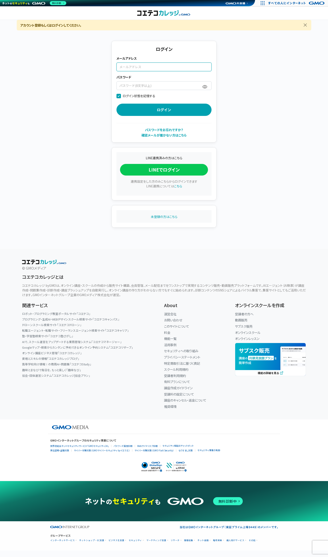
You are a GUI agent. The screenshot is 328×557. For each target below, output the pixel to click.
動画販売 (241, 320)
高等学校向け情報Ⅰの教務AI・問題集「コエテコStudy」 (56, 364)
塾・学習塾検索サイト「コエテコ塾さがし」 (47, 336)
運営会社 (170, 314)
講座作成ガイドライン (178, 387)
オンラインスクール (247, 332)
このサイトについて (176, 326)
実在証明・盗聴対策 (59, 450)
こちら (178, 186)
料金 (167, 332)
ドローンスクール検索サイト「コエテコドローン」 (51, 325)
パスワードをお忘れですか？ (164, 130)
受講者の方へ (244, 314)
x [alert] (305, 25)
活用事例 (170, 344)
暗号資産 (217, 540)
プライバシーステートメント (182, 357)
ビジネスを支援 (116, 540)
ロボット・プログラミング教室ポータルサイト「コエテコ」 (56, 314)
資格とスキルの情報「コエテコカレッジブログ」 (50, 358)
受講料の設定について (179, 394)
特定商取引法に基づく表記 (182, 363)
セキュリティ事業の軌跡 (208, 450)
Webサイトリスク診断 (147, 446)
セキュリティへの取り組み (181, 350)
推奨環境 (170, 406)
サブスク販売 (244, 326)
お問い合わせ (173, 320)
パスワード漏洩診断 (123, 446)
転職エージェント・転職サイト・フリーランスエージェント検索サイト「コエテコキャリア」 (75, 330)
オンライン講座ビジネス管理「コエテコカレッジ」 (52, 353)
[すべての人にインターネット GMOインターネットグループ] (297, 3)
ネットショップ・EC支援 (91, 540)
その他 (252, 540)
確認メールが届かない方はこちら (164, 135)
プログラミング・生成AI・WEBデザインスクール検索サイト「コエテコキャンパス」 (70, 319)
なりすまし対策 (186, 450)
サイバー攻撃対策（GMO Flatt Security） (154, 450)
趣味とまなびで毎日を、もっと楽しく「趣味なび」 (51, 370)
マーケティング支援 (156, 540)
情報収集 (188, 540)
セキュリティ (135, 540)
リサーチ (175, 540)
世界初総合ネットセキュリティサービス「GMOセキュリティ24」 (79, 446)
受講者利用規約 (175, 375)
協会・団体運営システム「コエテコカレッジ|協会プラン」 (56, 375)
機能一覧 (170, 338)
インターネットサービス (62, 540)
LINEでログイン (164, 169)
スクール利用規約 (176, 369)
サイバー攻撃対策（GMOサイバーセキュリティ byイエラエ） (102, 450)
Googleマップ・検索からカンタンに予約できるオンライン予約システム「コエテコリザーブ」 (77, 347)
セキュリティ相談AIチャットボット (178, 445)
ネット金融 (203, 540)
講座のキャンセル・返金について (185, 400)
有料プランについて (177, 381)
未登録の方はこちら (164, 216)
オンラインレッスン (247, 338)
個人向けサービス (235, 540)
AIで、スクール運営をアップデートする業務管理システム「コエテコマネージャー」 (72, 342)
